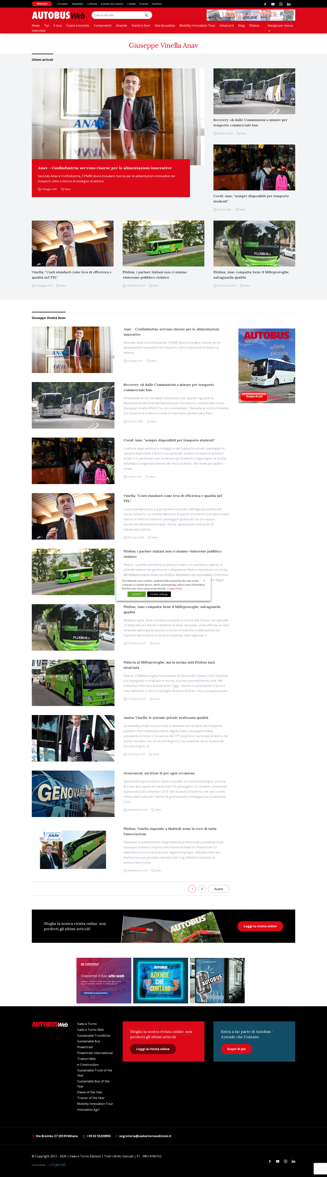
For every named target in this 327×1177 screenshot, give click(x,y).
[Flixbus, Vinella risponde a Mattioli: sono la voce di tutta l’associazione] (73, 849)
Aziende (121, 25)
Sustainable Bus (88, 1041)
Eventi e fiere (141, 25)
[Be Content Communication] (57, 1165)
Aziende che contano (112, 3)
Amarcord (227, 25)
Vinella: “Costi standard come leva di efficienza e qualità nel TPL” (72, 275)
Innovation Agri (88, 1109)
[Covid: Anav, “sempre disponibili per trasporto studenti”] (254, 167)
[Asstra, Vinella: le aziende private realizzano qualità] (73, 738)
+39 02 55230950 (98, 1136)
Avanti (218, 889)
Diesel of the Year (89, 1092)
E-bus (58, 25)
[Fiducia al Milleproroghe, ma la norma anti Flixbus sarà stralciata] (73, 683)
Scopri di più (236, 1049)
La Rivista (92, 3)
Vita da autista (165, 25)
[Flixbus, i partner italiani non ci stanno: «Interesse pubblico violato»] (163, 243)
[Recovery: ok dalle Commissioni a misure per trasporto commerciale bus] (254, 91)
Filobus (254, 25)
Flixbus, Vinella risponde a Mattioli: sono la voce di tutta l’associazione (170, 831)
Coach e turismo (77, 25)
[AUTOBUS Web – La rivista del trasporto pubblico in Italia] (58, 15)
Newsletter (77, 3)
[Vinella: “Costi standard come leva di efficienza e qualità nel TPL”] (73, 243)
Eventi (156, 754)
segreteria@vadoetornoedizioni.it (145, 1136)
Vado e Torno (87, 1024)
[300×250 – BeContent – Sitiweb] (103, 980)
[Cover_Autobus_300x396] (266, 365)
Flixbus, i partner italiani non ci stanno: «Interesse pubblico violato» (155, 275)
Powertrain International (95, 1053)
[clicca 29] (251, 15)
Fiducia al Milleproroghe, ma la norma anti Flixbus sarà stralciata (169, 665)
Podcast (143, 3)
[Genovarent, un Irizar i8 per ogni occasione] (73, 794)
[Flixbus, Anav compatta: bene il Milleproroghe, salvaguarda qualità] (254, 243)
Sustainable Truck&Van (94, 1035)
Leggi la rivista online (260, 926)
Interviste (38, 31)
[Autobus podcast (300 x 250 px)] (217, 980)
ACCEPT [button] (136, 594)
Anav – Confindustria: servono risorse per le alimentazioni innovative (105, 167)
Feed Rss (156, 3)
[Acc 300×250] (160, 980)
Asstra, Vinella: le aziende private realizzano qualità (166, 717)
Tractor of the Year (90, 1098)
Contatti (131, 3)
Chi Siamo (63, 3)
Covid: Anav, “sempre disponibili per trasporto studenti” (251, 198)
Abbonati (42, 3)
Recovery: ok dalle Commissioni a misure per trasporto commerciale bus (250, 122)
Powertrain (85, 1047)
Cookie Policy (174, 588)
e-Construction (88, 1065)
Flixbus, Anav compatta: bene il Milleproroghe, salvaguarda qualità (251, 275)
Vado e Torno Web (90, 1030)
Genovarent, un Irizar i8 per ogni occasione (159, 773)
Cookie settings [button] (159, 594)
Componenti (102, 25)
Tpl (46, 25)
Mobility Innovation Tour (197, 25)
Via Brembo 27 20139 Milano (56, 1136)
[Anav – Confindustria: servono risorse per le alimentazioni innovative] (118, 116)
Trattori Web (86, 1059)
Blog (241, 25)
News (36, 25)
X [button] (204, 580)
